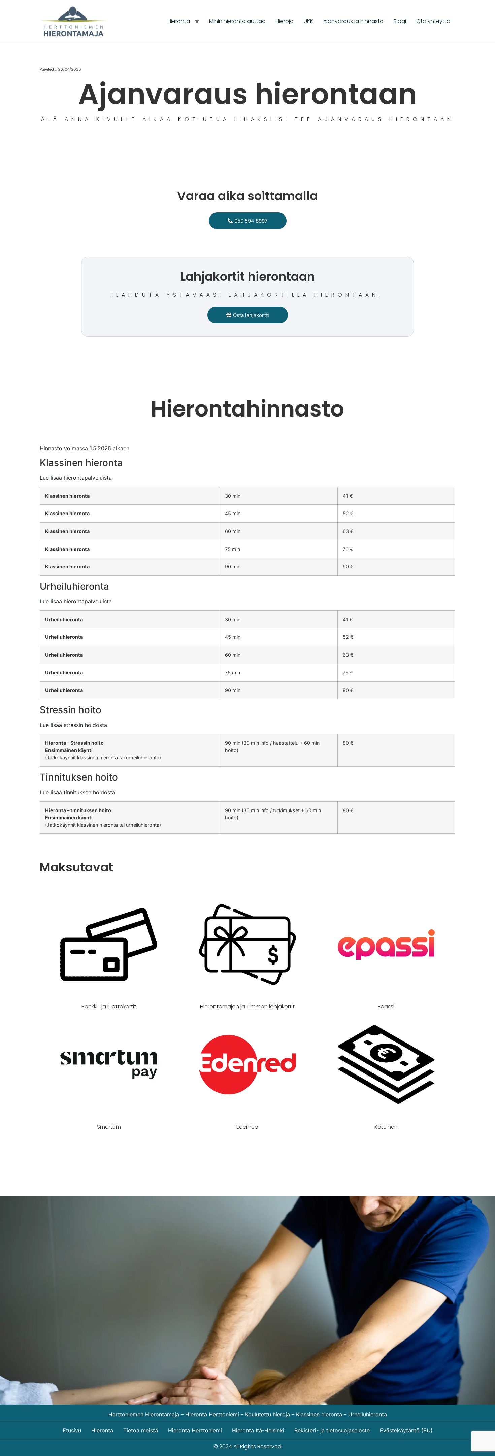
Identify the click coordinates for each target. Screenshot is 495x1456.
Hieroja (285, 21)
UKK (308, 21)
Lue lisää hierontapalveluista (76, 477)
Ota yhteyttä (433, 21)
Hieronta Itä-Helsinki (258, 1430)
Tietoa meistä (140, 1430)
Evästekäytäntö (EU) (406, 1430)
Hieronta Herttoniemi (195, 1430)
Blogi (400, 21)
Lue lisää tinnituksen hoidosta (77, 792)
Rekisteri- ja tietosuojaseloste (332, 1430)
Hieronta (179, 21)
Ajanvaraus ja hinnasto (353, 21)
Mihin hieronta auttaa (237, 21)
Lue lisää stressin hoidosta (73, 725)
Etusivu (72, 1430)
